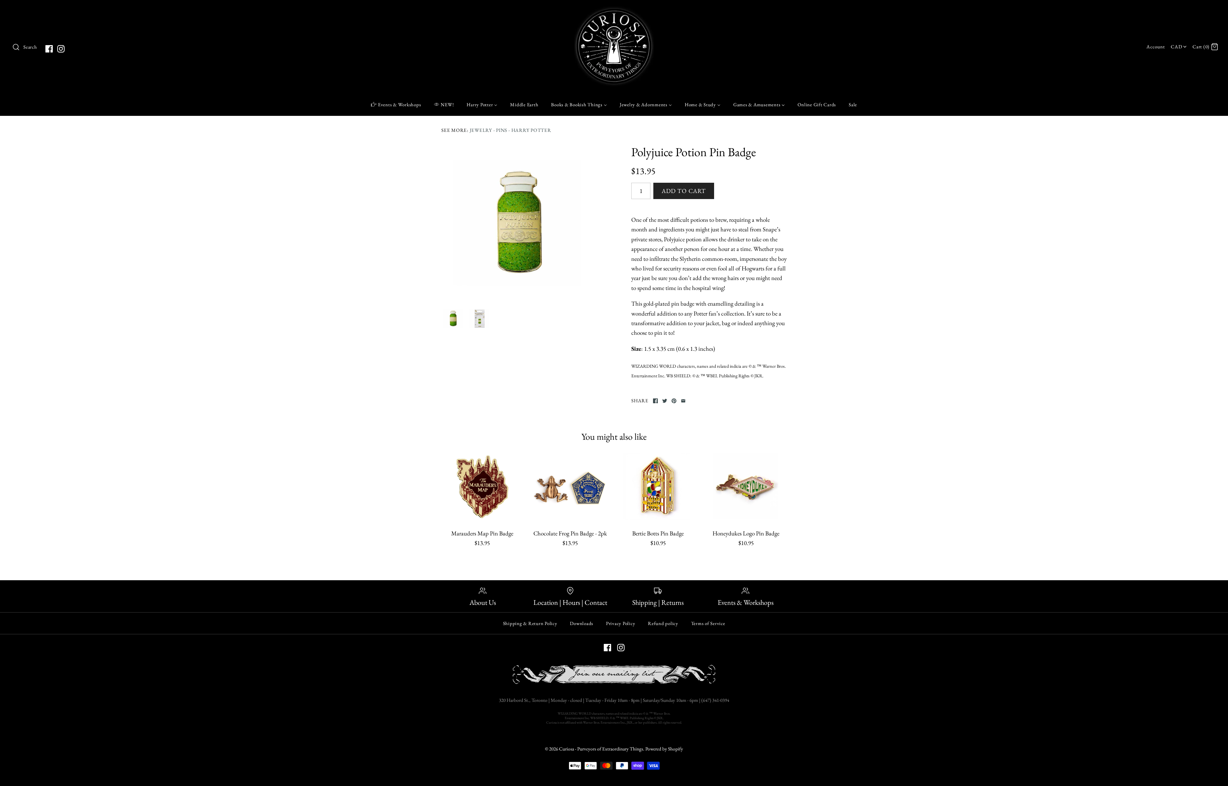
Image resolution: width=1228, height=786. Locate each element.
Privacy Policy (620, 623)
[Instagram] (61, 48)
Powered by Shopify (664, 749)
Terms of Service (708, 623)
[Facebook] (49, 48)
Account (1155, 47)
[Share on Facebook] (655, 400)
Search (30, 47)
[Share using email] (683, 400)
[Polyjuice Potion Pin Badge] (519, 222)
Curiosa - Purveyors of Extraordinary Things (601, 749)
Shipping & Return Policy (530, 623)
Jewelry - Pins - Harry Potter (510, 130)
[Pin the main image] (674, 400)
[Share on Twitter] (664, 400)
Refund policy (663, 623)
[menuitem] (396, 104)
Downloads (581, 623)
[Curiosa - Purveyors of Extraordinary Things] (614, 11)
